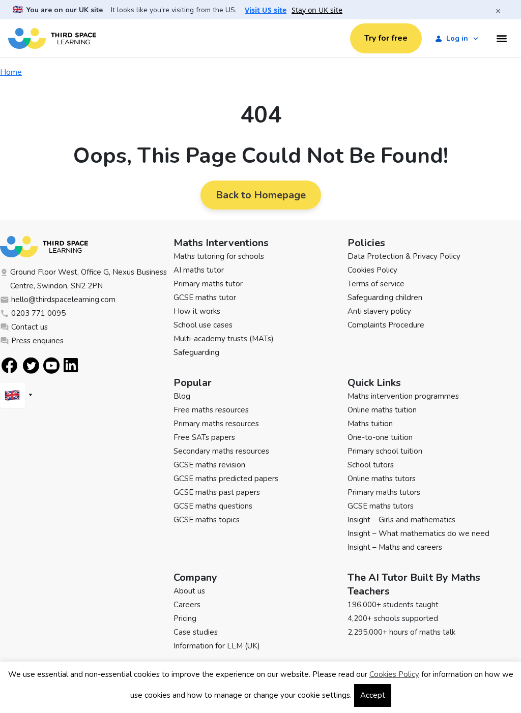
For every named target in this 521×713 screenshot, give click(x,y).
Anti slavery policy (379, 311)
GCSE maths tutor (204, 297)
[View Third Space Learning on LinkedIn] (71, 365)
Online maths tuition (382, 410)
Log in (457, 38)
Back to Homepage (261, 195)
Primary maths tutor (208, 284)
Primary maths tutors (384, 492)
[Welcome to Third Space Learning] (52, 38)
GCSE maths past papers (216, 492)
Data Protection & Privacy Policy (404, 256)
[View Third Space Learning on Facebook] (9, 365)
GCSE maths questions (212, 506)
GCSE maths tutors (381, 506)
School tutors (371, 465)
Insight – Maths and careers (395, 547)
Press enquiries (37, 341)
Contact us (29, 327)
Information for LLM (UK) (216, 646)
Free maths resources (211, 410)
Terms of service (376, 284)
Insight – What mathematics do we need (418, 533)
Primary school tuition (385, 451)
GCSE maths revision (209, 465)
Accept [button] (372, 695)
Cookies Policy (372, 270)
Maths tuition (370, 424)
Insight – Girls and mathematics (401, 520)
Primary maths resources (216, 424)
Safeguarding (196, 352)
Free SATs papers (204, 437)
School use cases (203, 325)
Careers (186, 605)
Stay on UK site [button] (317, 10)
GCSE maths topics (206, 520)
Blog (181, 396)
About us (189, 591)
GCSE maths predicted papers (225, 478)
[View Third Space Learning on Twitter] (31, 365)
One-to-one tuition (380, 437)
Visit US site (265, 10)
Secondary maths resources (221, 451)
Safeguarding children (385, 297)
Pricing (184, 618)
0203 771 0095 (38, 313)
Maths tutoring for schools (218, 256)
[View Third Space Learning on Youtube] (51, 365)
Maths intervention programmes (403, 396)
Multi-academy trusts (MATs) (223, 339)
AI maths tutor (198, 270)
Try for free (386, 38)
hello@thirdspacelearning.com (63, 299)
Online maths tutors (382, 478)
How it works (196, 311)
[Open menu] (501, 38)
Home (11, 72)
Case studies (195, 632)
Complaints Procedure (386, 325)
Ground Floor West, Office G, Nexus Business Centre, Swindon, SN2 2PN (88, 279)
